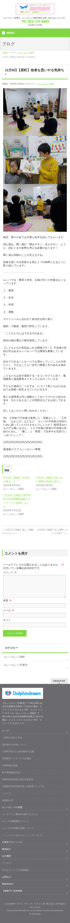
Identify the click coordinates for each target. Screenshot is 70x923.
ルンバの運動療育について (15, 821)
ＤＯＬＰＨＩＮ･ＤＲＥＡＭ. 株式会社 (36, 903)
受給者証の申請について (14, 744)
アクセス (6, 863)
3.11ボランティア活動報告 (15, 870)
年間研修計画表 (10, 765)
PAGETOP (59, 681)
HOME (5, 53)
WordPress (24, 910)
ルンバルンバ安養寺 (16, 664)
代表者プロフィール (12, 842)
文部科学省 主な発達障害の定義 (18, 751)
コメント (10, 572)
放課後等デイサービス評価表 (16, 758)
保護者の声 (7, 800)
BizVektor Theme (41, 910)
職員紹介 (6, 849)
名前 (7, 600)
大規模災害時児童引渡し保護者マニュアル (23, 786)
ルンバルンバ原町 (25, 53)
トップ (5, 730)
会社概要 (6, 856)
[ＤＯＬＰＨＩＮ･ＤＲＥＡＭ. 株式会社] (35, 10)
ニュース (6, 793)
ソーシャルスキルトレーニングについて (22, 835)
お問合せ (6, 877)
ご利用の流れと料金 (12, 737)
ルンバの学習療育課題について (17, 828)
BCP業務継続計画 (11, 772)
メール (8, 610)
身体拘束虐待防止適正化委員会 (17, 779)
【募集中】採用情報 (12, 890)
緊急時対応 (7, 884)
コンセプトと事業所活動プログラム (20, 814)
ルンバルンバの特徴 (12, 807)
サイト (7, 620)
